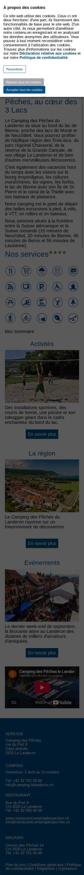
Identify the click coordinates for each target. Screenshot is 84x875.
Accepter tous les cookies (24, 90)
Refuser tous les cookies (23, 82)
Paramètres (14, 69)
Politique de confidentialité (43, 57)
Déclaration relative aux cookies (47, 53)
